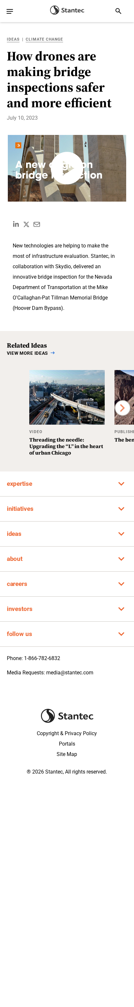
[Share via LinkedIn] (16, 224)
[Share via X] (26, 224)
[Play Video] (67, 168)
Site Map (67, 754)
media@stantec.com (69, 672)
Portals (67, 744)
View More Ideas (27, 353)
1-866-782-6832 (42, 658)
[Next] (122, 408)
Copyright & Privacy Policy (67, 733)
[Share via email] (37, 224)
